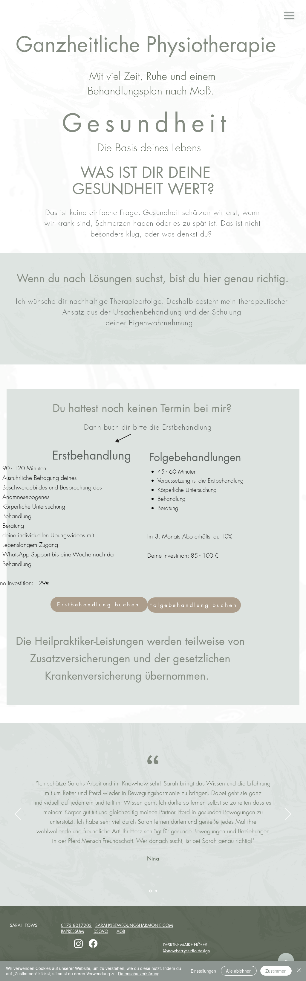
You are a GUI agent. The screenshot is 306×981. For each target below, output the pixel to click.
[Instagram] (78, 943)
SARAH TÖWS (23, 925)
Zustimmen (276, 971)
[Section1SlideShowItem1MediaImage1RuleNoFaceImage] (150, 891)
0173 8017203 (76, 925)
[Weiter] (288, 814)
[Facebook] (93, 943)
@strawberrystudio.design (186, 950)
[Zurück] (18, 814)
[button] (289, 15)
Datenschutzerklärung (139, 974)
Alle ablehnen (239, 971)
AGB (121, 931)
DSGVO (101, 931)
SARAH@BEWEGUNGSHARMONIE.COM (134, 925)
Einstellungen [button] (203, 971)
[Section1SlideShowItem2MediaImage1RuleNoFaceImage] (155, 891)
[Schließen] (298, 970)
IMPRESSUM (72, 931)
